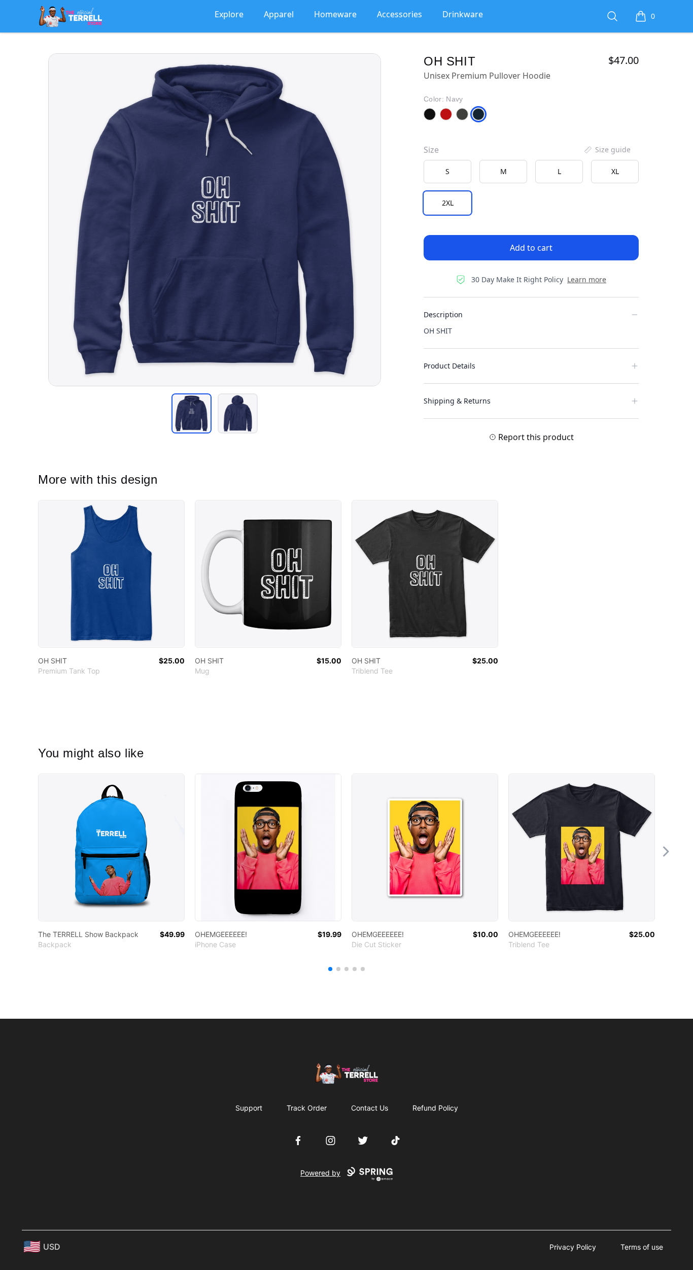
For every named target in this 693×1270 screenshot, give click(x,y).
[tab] (191, 413)
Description (443, 314)
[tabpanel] (214, 219)
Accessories (399, 14)
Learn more (586, 279)
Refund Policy (435, 1108)
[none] (607, 150)
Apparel (279, 14)
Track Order (307, 1108)
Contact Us (369, 1108)
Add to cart (531, 247)
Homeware (335, 14)
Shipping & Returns (457, 401)
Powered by (320, 1172)
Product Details (449, 366)
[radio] (447, 171)
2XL (448, 203)
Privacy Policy (572, 1247)
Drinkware (462, 14)
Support (248, 1108)
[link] (111, 573)
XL (615, 171)
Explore (229, 14)
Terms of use (641, 1247)
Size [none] (431, 149)
